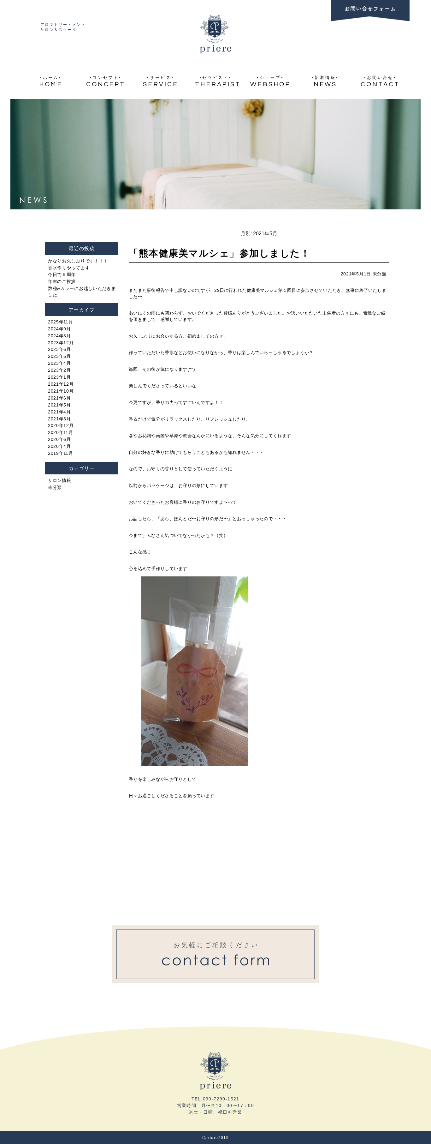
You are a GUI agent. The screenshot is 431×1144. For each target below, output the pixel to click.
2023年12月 (61, 342)
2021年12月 (61, 384)
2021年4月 (59, 411)
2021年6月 (59, 397)
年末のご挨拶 (62, 281)
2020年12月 (61, 425)
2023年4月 (59, 363)
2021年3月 (59, 418)
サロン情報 (59, 480)
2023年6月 (59, 349)
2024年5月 (59, 335)
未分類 (380, 273)
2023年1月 (59, 377)
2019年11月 (60, 453)
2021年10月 (61, 391)
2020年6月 (59, 439)
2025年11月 (60, 321)
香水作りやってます (69, 267)
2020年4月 (59, 446)
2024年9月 (59, 328)
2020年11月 (60, 432)
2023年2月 (59, 370)
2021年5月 (59, 404)
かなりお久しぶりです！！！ (78, 260)
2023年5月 (59, 356)
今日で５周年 (62, 274)
